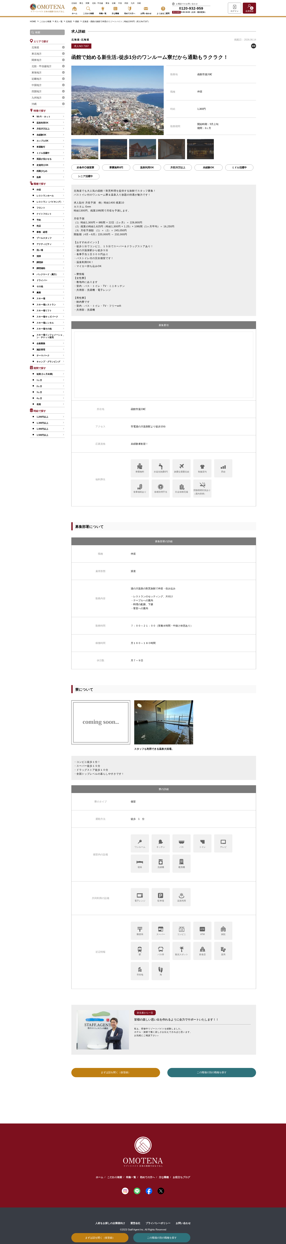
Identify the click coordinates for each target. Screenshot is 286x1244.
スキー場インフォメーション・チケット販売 (49, 336)
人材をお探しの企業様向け (110, 1223)
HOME (33, 21)
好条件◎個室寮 (85, 167)
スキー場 (41, 298)
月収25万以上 (43, 128)
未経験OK (41, 135)
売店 (39, 226)
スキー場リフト (44, 310)
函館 (77, 21)
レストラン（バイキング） (49, 202)
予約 (39, 220)
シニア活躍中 (85, 176)
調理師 (40, 262)
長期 (39, 404)
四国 (126, 3)
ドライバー (42, 280)
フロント (41, 207)
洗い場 (40, 250)
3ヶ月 (39, 392)
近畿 (114, 3)
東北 (81, 3)
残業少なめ (42, 171)
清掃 (39, 256)
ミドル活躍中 (43, 153)
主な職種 (115, 13)
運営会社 (135, 1223)
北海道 (74, 3)
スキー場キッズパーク (47, 316)
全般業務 (41, 343)
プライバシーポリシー (158, 1223)
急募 (39, 177)
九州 (132, 3)
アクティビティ (44, 244)
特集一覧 (102, 13)
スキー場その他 (44, 328)
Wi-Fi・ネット (43, 116)
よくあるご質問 (163, 13)
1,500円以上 (42, 435)
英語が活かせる (44, 159)
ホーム (74, 13)
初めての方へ (129, 13)
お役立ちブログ (181, 1177)
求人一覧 (59, 21)
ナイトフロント (44, 214)
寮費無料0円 (116, 167)
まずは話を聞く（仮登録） (100, 1237)
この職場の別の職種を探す (162, 1237)
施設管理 (41, 349)
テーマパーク (43, 355)
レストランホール (45, 195)
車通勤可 (41, 147)
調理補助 (41, 268)
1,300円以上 (42, 423)
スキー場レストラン (46, 304)
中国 (120, 3)
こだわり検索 (88, 13)
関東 (87, 3)
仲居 (39, 189)
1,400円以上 (42, 429)
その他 (40, 286)
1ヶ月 (39, 380)
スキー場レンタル (45, 323)
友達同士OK (42, 165)
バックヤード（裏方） (47, 274)
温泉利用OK (42, 123)
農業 (39, 292)
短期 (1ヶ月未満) (45, 374)
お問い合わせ (146, 13)
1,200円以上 (42, 417)
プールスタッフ (44, 238)
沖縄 (139, 3)
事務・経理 (42, 232)
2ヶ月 (39, 386)
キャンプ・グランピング (48, 361)
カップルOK (42, 141)
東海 (107, 3)
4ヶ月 (39, 398)
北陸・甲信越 (97, 3)
